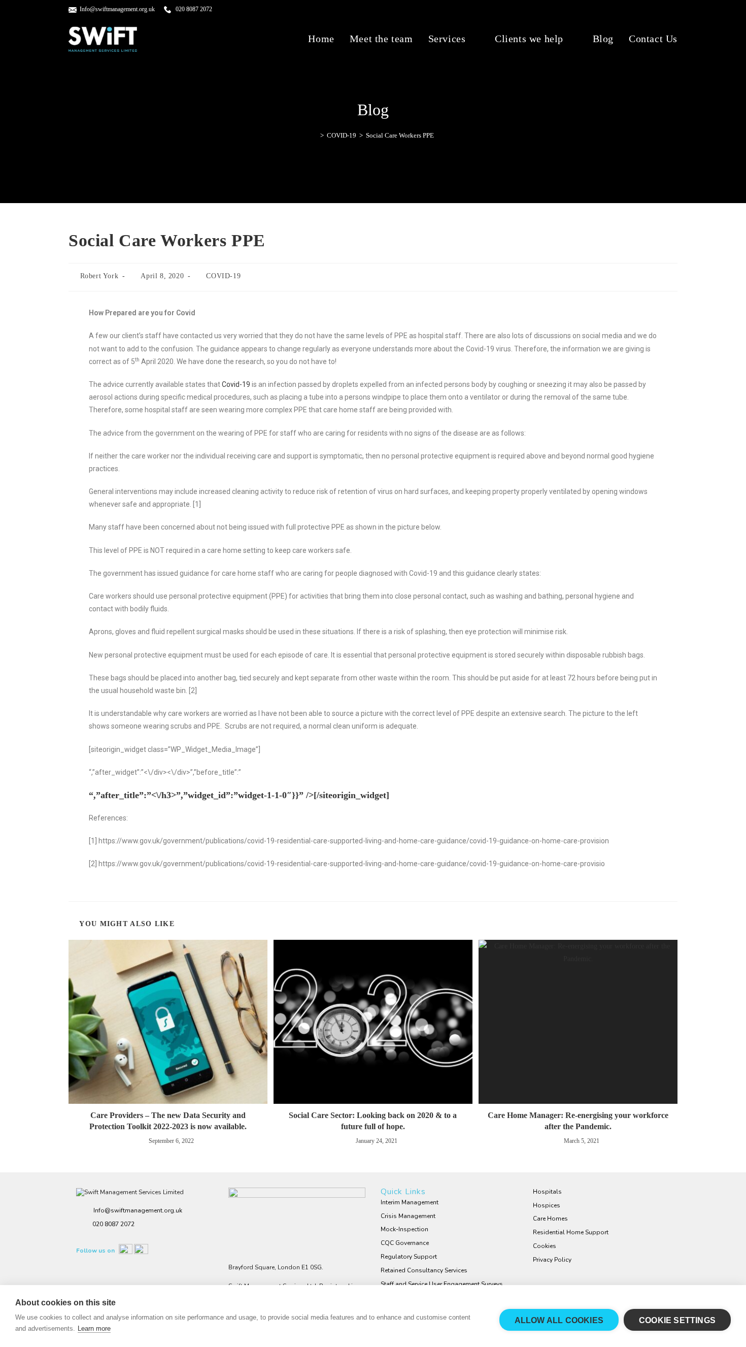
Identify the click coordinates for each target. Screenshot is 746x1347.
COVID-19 (223, 276)
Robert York (99, 276)
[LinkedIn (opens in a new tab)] (667, 10)
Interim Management (409, 1202)
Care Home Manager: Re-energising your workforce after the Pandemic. (578, 1121)
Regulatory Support (409, 1257)
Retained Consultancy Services (424, 1270)
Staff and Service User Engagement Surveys (442, 1284)
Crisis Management (408, 1216)
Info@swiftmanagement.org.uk (117, 9)
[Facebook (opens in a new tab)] (652, 10)
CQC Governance (405, 1243)
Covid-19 (236, 384)
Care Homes (550, 1218)
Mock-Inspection (404, 1229)
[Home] (314, 135)
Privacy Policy (552, 1260)
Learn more (94, 1328)
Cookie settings (677, 1320)
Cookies (544, 1246)
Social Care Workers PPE (400, 135)
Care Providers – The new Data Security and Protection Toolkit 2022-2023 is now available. (168, 1121)
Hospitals (547, 1192)
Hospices (546, 1205)
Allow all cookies (559, 1320)
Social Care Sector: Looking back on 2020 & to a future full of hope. (373, 1121)
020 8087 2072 (193, 9)
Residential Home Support (570, 1232)
